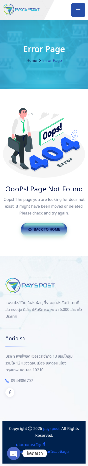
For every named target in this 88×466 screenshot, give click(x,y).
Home (31, 61)
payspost (51, 429)
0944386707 (22, 381)
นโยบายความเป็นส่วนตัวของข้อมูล (42, 452)
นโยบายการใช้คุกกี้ (30, 445)
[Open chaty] (13, 453)
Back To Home (47, 229)
